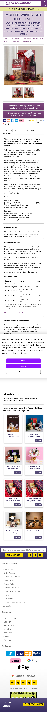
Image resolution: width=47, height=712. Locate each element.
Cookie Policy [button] (11, 350)
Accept (23, 360)
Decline (23, 366)
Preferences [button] (23, 353)
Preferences (23, 372)
